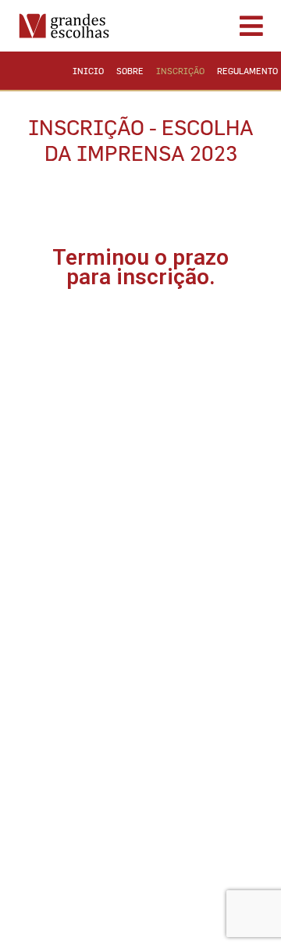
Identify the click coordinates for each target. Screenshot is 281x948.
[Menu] (198, 25)
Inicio (88, 71)
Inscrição (180, 71)
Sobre (130, 71)
